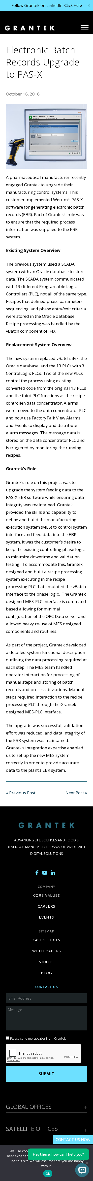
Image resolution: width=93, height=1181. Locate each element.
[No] (86, 1162)
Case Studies (47, 939)
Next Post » (76, 793)
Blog (46, 972)
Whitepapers (46, 950)
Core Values (46, 895)
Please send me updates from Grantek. (38, 1038)
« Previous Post (20, 793)
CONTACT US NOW (73, 1139)
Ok (48, 1174)
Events (46, 917)
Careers (46, 906)
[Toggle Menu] (85, 27)
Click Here (73, 5)
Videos (46, 961)
